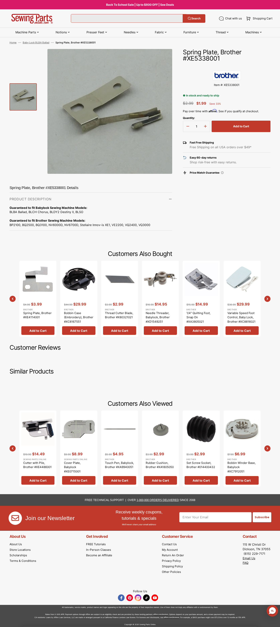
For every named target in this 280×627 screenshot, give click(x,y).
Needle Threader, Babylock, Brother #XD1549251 (158, 317)
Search (196, 18)
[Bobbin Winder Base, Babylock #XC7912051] (242, 449)
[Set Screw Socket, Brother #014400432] (201, 449)
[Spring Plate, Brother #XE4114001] (37, 299)
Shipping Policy (172, 566)
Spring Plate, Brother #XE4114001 (37, 315)
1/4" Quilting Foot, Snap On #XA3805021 (198, 317)
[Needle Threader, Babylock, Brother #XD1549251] (160, 299)
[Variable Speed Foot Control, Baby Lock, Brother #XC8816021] (242, 299)
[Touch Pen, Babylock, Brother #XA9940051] (119, 449)
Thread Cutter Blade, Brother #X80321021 (119, 315)
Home (13, 42)
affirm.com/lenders (160, 614)
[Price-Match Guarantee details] (222, 173)
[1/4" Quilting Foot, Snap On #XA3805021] (201, 299)
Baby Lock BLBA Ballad (36, 42)
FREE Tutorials (96, 544)
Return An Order (173, 555)
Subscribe (262, 517)
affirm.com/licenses (171, 617)
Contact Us (169, 544)
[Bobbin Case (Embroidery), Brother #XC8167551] (78, 299)
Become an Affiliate (99, 555)
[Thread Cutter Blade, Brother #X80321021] (119, 299)
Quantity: (189, 117)
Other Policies (171, 572)
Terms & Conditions (23, 561)
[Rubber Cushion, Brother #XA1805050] (160, 449)
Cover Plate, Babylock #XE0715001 (72, 467)
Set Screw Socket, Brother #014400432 (200, 465)
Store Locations (20, 550)
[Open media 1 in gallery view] (163, 57)
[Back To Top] (274, 621)
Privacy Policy (171, 561)
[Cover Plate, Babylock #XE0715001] (78, 449)
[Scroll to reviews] (226, 67)
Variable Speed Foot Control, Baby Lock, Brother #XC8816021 (241, 317)
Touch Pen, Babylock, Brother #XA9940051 (119, 465)
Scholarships (18, 555)
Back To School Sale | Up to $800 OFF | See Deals (140, 4)
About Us (16, 544)
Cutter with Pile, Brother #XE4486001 (37, 465)
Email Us (249, 558)
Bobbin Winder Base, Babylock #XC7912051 (241, 467)
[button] (259, 18)
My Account (170, 550)
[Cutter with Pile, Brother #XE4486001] (37, 449)
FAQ (245, 563)
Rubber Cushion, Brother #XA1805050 (160, 465)
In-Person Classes (98, 550)
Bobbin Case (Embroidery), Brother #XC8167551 (78, 317)
